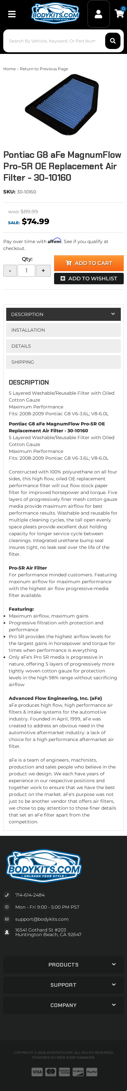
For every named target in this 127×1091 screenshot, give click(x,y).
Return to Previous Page (44, 68)
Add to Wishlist (92, 278)
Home (9, 68)
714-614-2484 (30, 895)
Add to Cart (93, 263)
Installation (28, 330)
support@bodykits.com (42, 919)
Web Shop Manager (75, 1057)
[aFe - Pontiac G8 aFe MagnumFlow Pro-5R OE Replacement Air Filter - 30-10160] (63, 105)
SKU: (9, 192)
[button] (63, 40)
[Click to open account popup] (98, 14)
